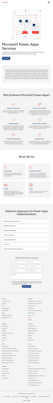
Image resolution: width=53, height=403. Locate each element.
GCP (29, 366)
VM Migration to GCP (33, 371)
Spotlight (4, 330)
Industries (30, 299)
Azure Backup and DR (33, 360)
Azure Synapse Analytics (33, 353)
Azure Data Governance (33, 355)
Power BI (4, 375)
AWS (3, 344)
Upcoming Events (32, 328)
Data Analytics (5, 310)
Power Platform (5, 368)
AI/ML (3, 313)
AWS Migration (5, 346)
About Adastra (5, 326)
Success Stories (31, 326)
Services (4, 299)
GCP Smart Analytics (33, 373)
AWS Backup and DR (6, 358)
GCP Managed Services (33, 385)
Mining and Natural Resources (35, 310)
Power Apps (4, 371)
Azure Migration (31, 346)
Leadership (4, 328)
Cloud (3, 306)
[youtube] (28, 400)
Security (4, 303)
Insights (30, 337)
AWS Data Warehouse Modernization (10, 351)
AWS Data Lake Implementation (9, 348)
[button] (26, 221)
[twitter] (26, 400)
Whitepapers (31, 333)
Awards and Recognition (7, 333)
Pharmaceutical (31, 306)
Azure (29, 344)
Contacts (4, 337)
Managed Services (6, 317)
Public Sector (31, 308)
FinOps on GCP (31, 378)
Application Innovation (7, 315)
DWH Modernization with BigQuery (36, 375)
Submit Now (26, 286)
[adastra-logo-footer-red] (5, 2)
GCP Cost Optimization (33, 380)
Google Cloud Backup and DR (35, 382)
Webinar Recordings (32, 330)
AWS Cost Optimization (7, 360)
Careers (3, 340)
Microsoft (4, 366)
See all (29, 317)
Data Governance (6, 301)
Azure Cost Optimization (33, 358)
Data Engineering (6, 308)
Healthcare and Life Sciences (35, 303)
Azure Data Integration (33, 348)
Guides (29, 335)
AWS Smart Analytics (7, 353)
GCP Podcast (31, 340)
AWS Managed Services (7, 362)
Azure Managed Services (33, 362)
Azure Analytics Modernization (35, 351)
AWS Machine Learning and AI (9, 355)
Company (4, 323)
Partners (4, 335)
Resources (30, 323)
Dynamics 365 (5, 378)
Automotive (31, 315)
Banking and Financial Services (35, 301)
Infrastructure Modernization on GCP (36, 368)
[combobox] (28, 266)
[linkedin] (24, 400)
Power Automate (6, 373)
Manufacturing (31, 313)
